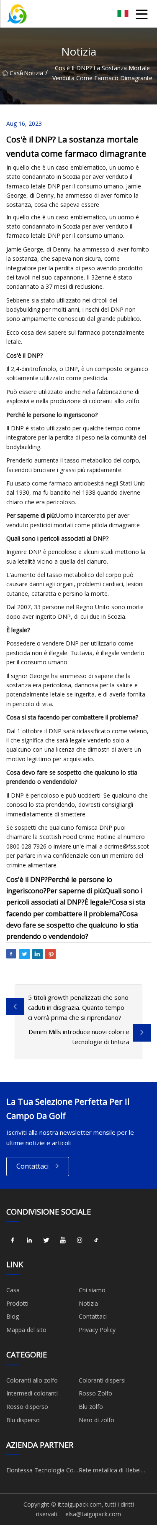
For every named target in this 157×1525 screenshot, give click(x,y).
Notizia (33, 73)
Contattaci (32, 1166)
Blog (12, 1316)
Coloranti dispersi (102, 1380)
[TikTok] (96, 1240)
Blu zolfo (91, 1407)
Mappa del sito (26, 1330)
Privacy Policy (97, 1330)
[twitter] (46, 1240)
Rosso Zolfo (95, 1393)
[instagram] (79, 1240)
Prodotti (17, 1303)
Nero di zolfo (96, 1420)
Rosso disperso (27, 1407)
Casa (14, 73)
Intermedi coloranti (32, 1393)
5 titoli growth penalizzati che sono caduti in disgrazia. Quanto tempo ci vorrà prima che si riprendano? (78, 1007)
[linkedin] (29, 1240)
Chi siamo (92, 1290)
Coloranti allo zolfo (32, 1380)
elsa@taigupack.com (93, 1514)
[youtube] (63, 1240)
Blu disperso (23, 1420)
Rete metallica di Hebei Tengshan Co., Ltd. (110, 1471)
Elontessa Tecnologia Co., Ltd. (41, 1471)
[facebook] (12, 1240)
